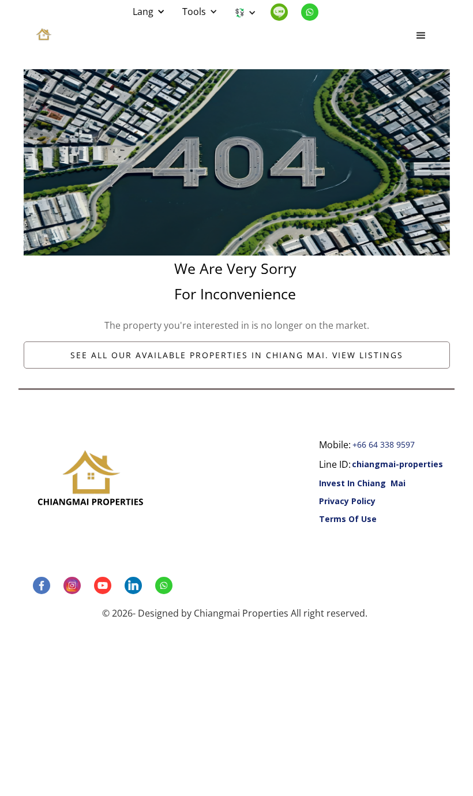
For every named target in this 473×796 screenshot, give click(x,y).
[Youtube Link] (107, 585)
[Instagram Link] (76, 585)
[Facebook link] (46, 585)
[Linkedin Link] (283, 12)
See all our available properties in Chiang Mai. (236, 355)
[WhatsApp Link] (314, 12)
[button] (149, 11)
